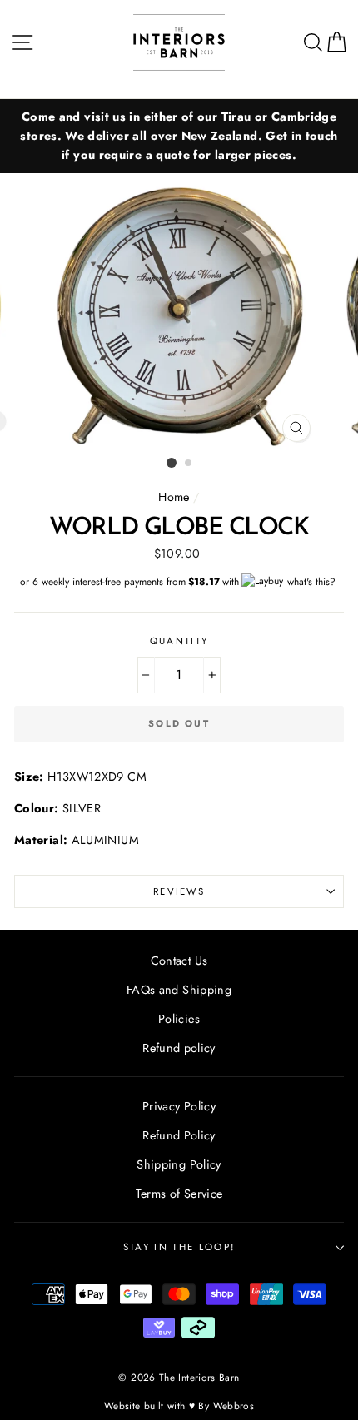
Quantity (179, 641)
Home (173, 497)
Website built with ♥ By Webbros (179, 1405)
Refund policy (179, 1048)
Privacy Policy (179, 1106)
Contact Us (179, 960)
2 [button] (189, 463)
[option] (179, 136)
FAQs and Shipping (179, 989)
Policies (179, 1018)
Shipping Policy (179, 1164)
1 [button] (172, 463)
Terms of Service (179, 1193)
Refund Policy (179, 1135)
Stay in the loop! (179, 1247)
